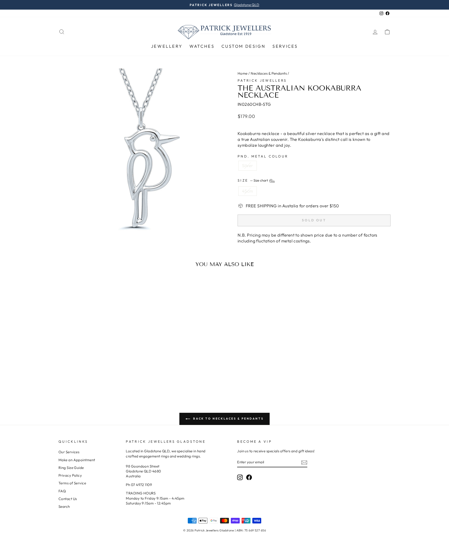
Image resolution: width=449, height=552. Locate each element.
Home (243, 73)
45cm (247, 191)
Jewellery (166, 46)
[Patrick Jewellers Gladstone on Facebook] (249, 477)
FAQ (62, 491)
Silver (247, 165)
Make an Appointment (76, 460)
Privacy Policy (70, 475)
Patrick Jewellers (262, 80)
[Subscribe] (304, 462)
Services (285, 46)
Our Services (68, 452)
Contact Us (67, 499)
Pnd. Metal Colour (263, 156)
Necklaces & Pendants (269, 73)
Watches (201, 46)
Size (253, 180)
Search (64, 506)
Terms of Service (72, 483)
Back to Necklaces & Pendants (228, 418)
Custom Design (243, 46)
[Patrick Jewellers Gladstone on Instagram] (240, 477)
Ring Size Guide (71, 467)
